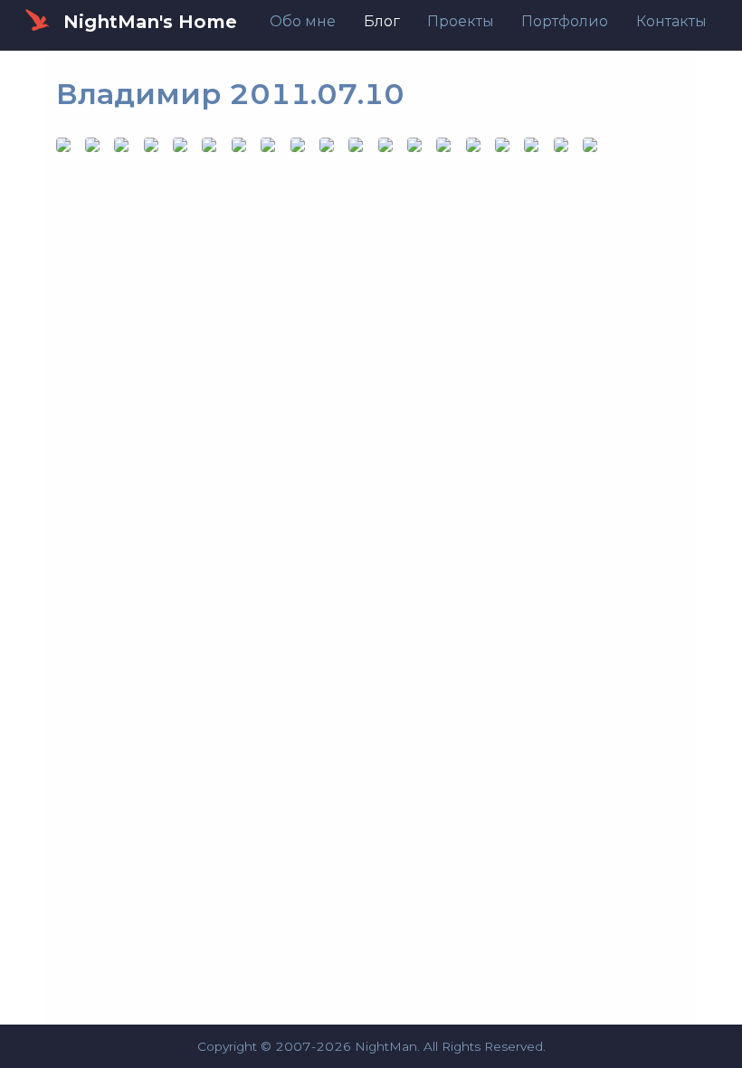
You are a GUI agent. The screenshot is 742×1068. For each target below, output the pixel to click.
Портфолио (564, 21)
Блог (382, 21)
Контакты (671, 21)
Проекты (460, 21)
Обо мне (303, 21)
